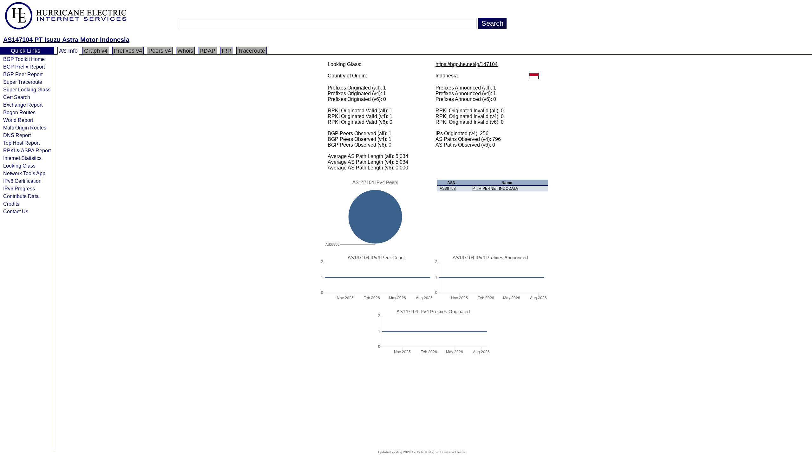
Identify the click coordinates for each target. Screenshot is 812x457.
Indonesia (446, 75)
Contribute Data (21, 196)
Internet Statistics (22, 158)
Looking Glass (19, 166)
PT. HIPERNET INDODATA (495, 188)
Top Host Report (21, 143)
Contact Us (15, 211)
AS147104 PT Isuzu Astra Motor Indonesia (66, 39)
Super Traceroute (22, 82)
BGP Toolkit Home (24, 59)
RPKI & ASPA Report (27, 150)
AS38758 (448, 188)
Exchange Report (23, 105)
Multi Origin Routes (24, 127)
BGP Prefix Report (24, 67)
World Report (18, 120)
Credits (11, 204)
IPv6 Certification (22, 181)
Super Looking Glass (26, 89)
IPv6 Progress (19, 188)
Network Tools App (24, 173)
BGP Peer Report (23, 74)
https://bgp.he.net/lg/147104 (466, 64)
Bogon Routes (19, 112)
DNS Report (17, 135)
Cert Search (16, 97)
